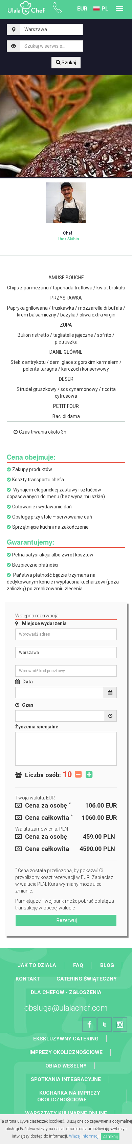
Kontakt (28, 979)
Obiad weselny (66, 1066)
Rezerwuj (66, 920)
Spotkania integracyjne (66, 1079)
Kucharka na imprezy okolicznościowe (68, 1096)
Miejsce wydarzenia (44, 623)
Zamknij (110, 1136)
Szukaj (68, 62)
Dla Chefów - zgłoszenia (66, 992)
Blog (107, 965)
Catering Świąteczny (87, 979)
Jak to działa (37, 965)
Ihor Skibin (68, 236)
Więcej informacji (84, 1136)
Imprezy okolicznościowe (66, 1052)
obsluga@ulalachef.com (66, 1008)
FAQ (78, 965)
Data (27, 681)
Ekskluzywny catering (65, 1039)
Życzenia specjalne (36, 726)
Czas (28, 705)
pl (105, 8)
